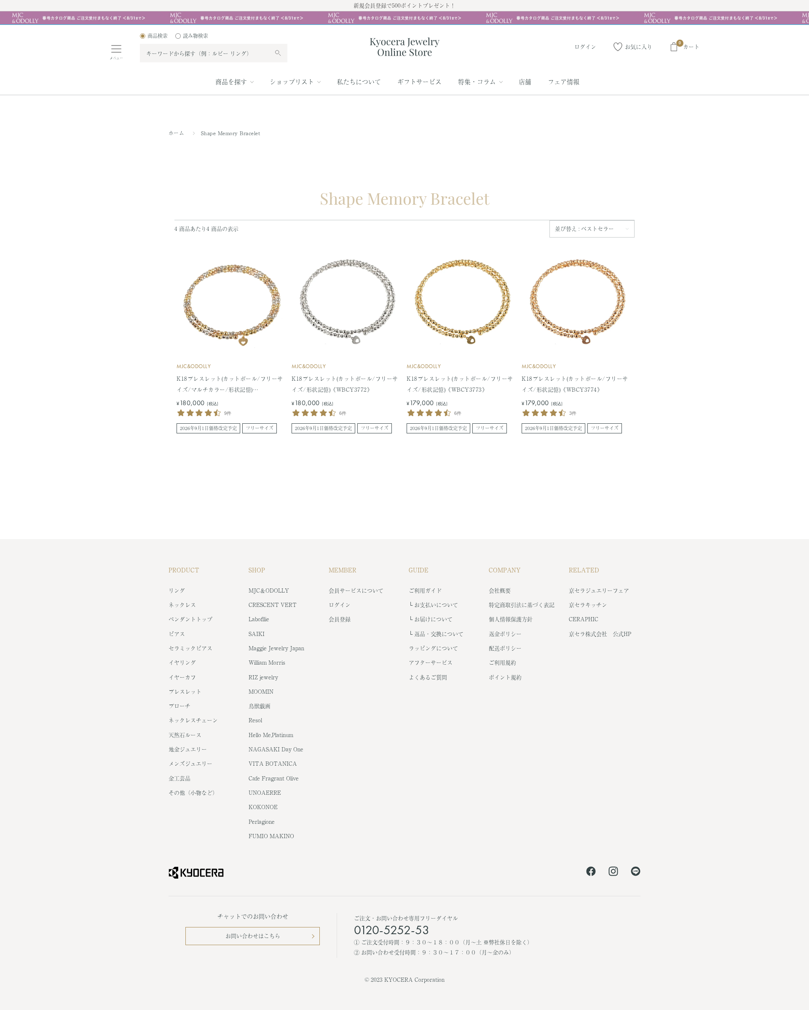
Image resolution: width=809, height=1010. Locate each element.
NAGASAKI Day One (276, 749)
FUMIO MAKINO (271, 836)
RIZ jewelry (263, 677)
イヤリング (182, 662)
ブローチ (179, 706)
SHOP (257, 570)
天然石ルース (185, 735)
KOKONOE (263, 807)
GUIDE (419, 570)
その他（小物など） (193, 792)
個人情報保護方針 (511, 619)
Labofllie (259, 619)
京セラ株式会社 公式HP (600, 634)
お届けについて (433, 619)
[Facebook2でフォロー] (591, 872)
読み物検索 (195, 36)
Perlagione (262, 822)
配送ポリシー (505, 648)
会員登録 (340, 619)
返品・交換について (438, 634)
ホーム (176, 133)
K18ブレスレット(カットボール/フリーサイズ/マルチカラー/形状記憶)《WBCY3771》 (230, 384)
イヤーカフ (182, 677)
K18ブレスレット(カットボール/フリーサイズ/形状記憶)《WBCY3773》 (460, 383)
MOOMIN (261, 691)
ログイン (340, 605)
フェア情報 (563, 81)
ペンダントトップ (190, 619)
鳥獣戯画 (260, 706)
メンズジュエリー (190, 763)
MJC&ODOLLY (194, 366)
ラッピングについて (433, 648)
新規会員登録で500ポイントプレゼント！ (404, 5)
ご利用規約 (502, 662)
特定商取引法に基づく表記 (522, 605)
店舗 (525, 81)
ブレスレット (185, 691)
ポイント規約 (505, 677)
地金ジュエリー (188, 749)
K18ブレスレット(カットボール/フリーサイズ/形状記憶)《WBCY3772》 (345, 383)
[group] (404, 18)
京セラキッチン (588, 605)
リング (177, 590)
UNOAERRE (265, 792)
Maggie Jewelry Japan (276, 648)
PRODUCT (184, 570)
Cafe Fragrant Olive (274, 778)
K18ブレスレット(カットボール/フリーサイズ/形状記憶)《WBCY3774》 (575, 383)
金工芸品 (179, 778)
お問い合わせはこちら (252, 936)
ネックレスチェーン (193, 720)
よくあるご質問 (428, 677)
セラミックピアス (190, 648)
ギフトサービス (419, 81)
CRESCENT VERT (273, 605)
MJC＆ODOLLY (269, 590)
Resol (255, 720)
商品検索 (157, 36)
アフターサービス (431, 662)
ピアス (177, 634)
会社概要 (500, 590)
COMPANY (505, 570)
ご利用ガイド (425, 590)
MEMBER (342, 570)
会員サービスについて (356, 590)
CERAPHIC (583, 619)
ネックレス (182, 605)
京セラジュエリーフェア (599, 590)
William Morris (267, 662)
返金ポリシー (505, 634)
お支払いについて (436, 605)
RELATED (584, 570)
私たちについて (359, 81)
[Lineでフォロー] (635, 872)
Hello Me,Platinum (271, 735)
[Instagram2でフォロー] (613, 872)
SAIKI (257, 634)
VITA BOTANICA (273, 763)
